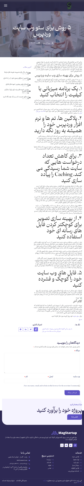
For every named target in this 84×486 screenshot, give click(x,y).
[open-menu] (5, 5)
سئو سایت (76, 316)
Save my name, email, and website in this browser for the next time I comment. (51, 386)
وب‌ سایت (76, 376)
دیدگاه (77, 350)
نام (26, 376)
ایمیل (50, 376)
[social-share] (36, 329)
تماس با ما (74, 417)
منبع (80, 319)
